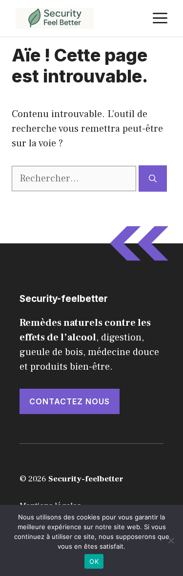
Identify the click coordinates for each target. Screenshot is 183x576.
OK (94, 561)
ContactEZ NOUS (69, 401)
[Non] (171, 540)
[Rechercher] (153, 178)
